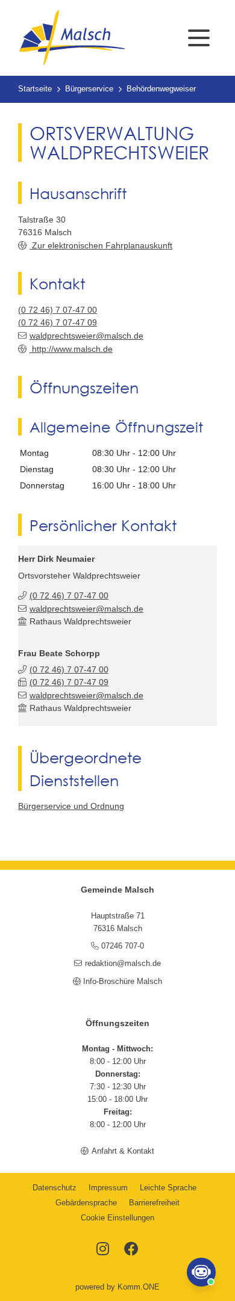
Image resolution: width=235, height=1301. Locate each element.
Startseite (35, 89)
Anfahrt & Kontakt (123, 1151)
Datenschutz (55, 1188)
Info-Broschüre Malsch (122, 981)
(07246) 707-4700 (57, 310)
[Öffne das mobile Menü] (199, 38)
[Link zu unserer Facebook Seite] (131, 1249)
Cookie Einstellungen (117, 1218)
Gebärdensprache (86, 1203)
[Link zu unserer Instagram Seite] (102, 1249)
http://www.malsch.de (71, 349)
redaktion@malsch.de (122, 963)
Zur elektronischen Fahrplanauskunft (101, 245)
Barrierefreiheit (154, 1203)
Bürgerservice (89, 89)
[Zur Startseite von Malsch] (71, 38)
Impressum (108, 1188)
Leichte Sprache (168, 1188)
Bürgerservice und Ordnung (71, 806)
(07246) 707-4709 (57, 322)
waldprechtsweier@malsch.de (86, 335)
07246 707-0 (122, 946)
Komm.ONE (139, 1287)
